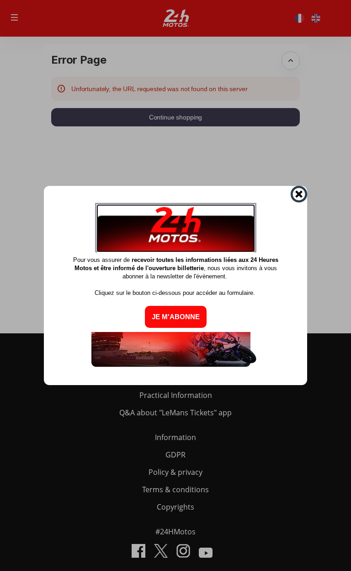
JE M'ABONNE (176, 317)
